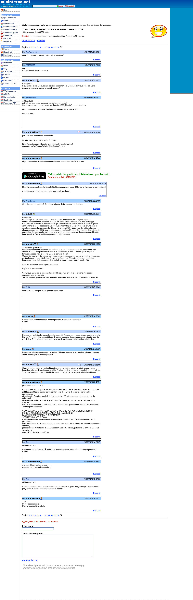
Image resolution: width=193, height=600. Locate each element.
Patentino (7, 35)
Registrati (7, 52)
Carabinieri (8, 100)
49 (52, 47)
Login (60, 6)
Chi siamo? (8, 72)
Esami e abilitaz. (10, 26)
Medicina (7, 38)
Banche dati (8, 24)
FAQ (5, 69)
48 (49, 47)
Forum (6, 49)
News (5, 66)
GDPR (6, 77)
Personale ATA (9, 103)
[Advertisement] (182, 50)
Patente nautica (10, 29)
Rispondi (41, 40)
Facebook (7, 55)
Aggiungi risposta (30, 560)
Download (7, 41)
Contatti (6, 75)
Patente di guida (10, 32)
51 (58, 47)
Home (5, 10)
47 (46, 47)
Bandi (5, 21)
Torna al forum (28, 40)
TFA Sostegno (9, 91)
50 (55, 47)
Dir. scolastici (9, 97)
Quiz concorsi (9, 18)
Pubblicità (7, 80)
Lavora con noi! (10, 83)
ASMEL (6, 94)
